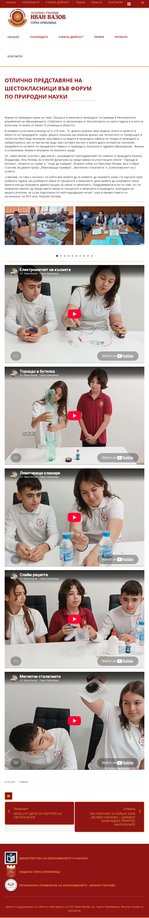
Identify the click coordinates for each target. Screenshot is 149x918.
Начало (11, 2)
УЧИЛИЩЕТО (31, 2)
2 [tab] (61, 256)
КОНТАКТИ (115, 2)
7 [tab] (80, 256)
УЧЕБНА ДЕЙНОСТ (58, 2)
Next (141, 229)
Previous (7, 229)
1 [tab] (57, 256)
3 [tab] (65, 256)
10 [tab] (92, 256)
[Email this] (8, 796)
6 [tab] (76, 256)
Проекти (96, 2)
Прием (80, 2)
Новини (24, 781)
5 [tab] (72, 256)
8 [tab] (84, 256)
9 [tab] (88, 256)
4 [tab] (69, 256)
